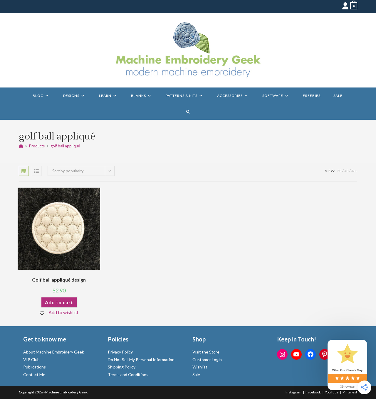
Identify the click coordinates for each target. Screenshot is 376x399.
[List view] (37, 171)
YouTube (331, 392)
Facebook (313, 392)
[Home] (21, 146)
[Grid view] (24, 171)
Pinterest (350, 392)
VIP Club (31, 359)
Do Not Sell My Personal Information (141, 359)
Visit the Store (205, 351)
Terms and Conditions (128, 374)
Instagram (293, 392)
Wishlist (199, 366)
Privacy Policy (120, 351)
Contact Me (34, 374)
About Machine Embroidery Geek (53, 351)
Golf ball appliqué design (59, 279)
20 (339, 171)
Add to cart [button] (59, 302)
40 (346, 171)
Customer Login (207, 359)
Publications (34, 366)
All (354, 171)
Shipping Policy (121, 366)
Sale (196, 374)
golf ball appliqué (65, 146)
